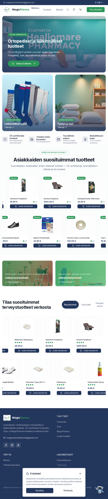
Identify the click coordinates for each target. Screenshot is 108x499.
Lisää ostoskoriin (21, 206)
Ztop (59, 426)
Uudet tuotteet (63, 436)
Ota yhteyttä (96, 9)
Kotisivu (35, 8)
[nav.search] (67, 9)
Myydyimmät (70, 304)
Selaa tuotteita (23, 63)
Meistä (59, 9)
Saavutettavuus (64, 460)
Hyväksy (40, 490)
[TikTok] (18, 445)
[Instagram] (12, 445)
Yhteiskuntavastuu (11, 465)
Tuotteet (47, 9)
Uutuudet (86, 304)
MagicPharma (63, 431)
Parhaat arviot (100, 304)
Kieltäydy (68, 490)
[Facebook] (5, 445)
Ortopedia (61, 422)
